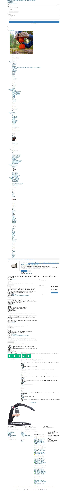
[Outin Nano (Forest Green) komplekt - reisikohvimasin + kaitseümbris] (40, 468)
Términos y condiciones (11, 436)
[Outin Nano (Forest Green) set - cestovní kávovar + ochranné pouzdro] (40, 438)
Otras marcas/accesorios (15, 176)
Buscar (58, 4)
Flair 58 (13, 67)
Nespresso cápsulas (15, 182)
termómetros (14, 136)
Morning (13, 82)
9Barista (13, 75)
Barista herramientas (12, 112)
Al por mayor (25, 0)
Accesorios (10, 148)
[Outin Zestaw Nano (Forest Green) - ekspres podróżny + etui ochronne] (40, 444)
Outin (12, 253)
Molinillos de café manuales (16, 92)
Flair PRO (19, 67)
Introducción (10, 259)
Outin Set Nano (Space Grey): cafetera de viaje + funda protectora (21, 295)
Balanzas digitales (14, 121)
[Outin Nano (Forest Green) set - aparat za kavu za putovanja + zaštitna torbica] (40, 450)
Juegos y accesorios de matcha (16, 161)
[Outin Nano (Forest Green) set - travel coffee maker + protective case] (40, 448)
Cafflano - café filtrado (15, 58)
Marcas (10, 188)
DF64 (12, 209)
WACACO (13, 251)
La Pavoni (13, 73)
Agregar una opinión (33, 402)
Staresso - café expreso (15, 56)
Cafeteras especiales (12, 61)
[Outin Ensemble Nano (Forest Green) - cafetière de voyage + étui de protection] (40, 471)
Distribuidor (13, 119)
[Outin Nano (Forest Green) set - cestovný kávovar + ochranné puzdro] (40, 436)
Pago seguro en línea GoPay (12, 435)
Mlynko (13, 105)
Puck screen (13, 123)
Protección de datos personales (25, 435)
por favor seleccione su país (13, 8)
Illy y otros (13, 187)
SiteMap (22, 437)
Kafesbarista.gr (14, 334)
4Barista (13, 192)
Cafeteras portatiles (12, 30)
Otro (12, 147)
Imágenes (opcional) (54, 286)
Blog (19, 0)
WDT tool (13, 125)
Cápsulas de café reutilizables (13, 177)
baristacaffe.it (48, 486)
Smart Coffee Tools (14, 84)
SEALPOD (13, 242)
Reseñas (21, 0)
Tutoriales (22, 441)
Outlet (34, 0)
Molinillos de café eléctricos (16, 94)
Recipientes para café (15, 163)
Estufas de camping (15, 60)
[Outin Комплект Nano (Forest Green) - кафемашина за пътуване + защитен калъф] (40, 478)
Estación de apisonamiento (16, 130)
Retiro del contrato (23, 434)
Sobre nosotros (9, 0)
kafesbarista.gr (38, 486)
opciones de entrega (29, 273)
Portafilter (13, 134)
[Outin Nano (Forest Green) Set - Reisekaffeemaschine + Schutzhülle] (40, 446)
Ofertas (32, 0)
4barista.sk (13, 304)
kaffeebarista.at (33, 486)
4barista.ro (13, 285)
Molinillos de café (11, 89)
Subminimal (13, 167)
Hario (12, 111)
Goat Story (13, 228)
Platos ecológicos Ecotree (15, 157)
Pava (12, 153)
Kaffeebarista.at (14, 294)
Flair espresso (14, 66)
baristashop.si (52, 486)
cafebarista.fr (29, 486)
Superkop (13, 88)
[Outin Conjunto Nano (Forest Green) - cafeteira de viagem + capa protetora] (40, 459)
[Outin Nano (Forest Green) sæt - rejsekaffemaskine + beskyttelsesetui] (40, 455)
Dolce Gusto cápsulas (15, 180)
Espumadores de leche (12, 164)
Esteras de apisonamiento (15, 127)
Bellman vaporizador (15, 172)
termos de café (14, 159)
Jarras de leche (14, 132)
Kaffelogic (13, 255)
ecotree (13, 213)
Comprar (29, 271)
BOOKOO (13, 203)
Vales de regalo (29, 0)
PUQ (12, 238)
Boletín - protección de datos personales (27, 436)
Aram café (13, 86)
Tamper (13, 115)
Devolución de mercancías (11, 432)
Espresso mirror (14, 142)
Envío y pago (14, 0)
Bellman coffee (14, 69)
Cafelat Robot (14, 64)
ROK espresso (14, 71)
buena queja (22, 433)
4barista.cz (13, 322)
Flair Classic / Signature (24, 67)
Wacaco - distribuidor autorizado (12, 438)
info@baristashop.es (10, 1)
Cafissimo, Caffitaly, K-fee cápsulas (17, 184)
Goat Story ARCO (14, 109)
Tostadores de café (14, 151)
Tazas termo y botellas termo (16, 155)
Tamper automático (14, 117)
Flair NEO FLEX (30, 67)
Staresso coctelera (14, 174)
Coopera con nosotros (11, 437)
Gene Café (13, 223)
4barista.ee (21, 486)
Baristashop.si (14, 328)
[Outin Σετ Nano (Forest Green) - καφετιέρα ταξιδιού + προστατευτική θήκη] (40, 475)
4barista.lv (14, 486)
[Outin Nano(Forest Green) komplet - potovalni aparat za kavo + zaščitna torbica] (40, 484)
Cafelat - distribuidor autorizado (12, 439)
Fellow (13, 217)
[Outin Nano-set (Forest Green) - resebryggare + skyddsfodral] (40, 457)
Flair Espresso (14, 221)
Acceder (34, 21)
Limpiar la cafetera (14, 144)
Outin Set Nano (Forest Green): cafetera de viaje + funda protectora (25, 259)
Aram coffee (13, 196)
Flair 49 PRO (16, 67)
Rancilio (13, 77)
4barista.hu (13, 279)
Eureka (13, 98)
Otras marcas (14, 100)
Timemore (13, 102)
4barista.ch (25, 486)
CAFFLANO (13, 207)
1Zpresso (13, 96)
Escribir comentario (54, 292)
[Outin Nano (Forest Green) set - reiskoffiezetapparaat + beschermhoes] (40, 452)
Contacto (17, 0)
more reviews (13, 359)
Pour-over (13, 80)
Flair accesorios (38, 67)
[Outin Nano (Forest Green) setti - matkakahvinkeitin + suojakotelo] (40, 460)
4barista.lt (17, 486)
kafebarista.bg (43, 486)
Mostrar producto (23, 271)
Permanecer (14, 11)
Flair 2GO (34, 67)
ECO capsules (14, 211)
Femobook (13, 107)
